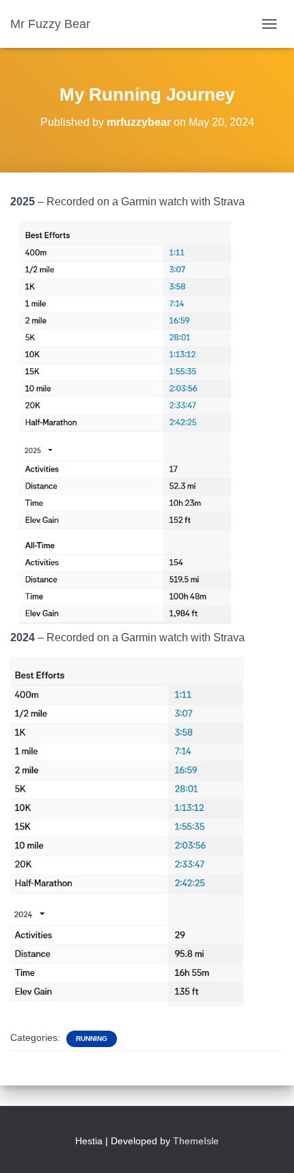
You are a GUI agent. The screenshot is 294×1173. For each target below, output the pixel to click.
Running (91, 1038)
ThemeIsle (196, 1140)
